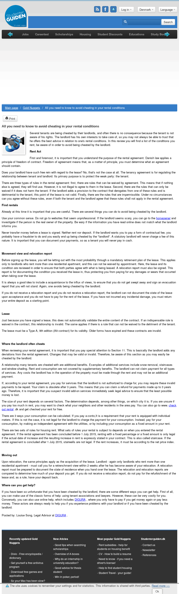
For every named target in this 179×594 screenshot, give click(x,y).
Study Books (159, 34)
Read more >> (161, 586)
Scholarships (64, 34)
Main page (11, 108)
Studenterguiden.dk (153, 539)
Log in (125, 9)
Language (167, 9)
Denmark (145, 9)
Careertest (42, 34)
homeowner (163, 218)
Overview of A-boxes (67, 554)
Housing (85, 34)
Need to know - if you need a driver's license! (115, 561)
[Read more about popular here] (9, 549)
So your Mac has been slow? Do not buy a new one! (27, 582)
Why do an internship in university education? (68, 561)
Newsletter (149, 550)
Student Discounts (110, 34)
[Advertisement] (89, 71)
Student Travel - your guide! (115, 573)
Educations (136, 34)
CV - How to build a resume (115, 554)
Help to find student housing (115, 568)
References (149, 555)
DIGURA (80, 499)
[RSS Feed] (97, 9)
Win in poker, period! (67, 577)
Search (168, 22)
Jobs (25, 34)
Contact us (149, 545)
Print (11, 118)
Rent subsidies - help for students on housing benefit (113, 547)
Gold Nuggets (31, 108)
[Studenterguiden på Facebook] (105, 9)
